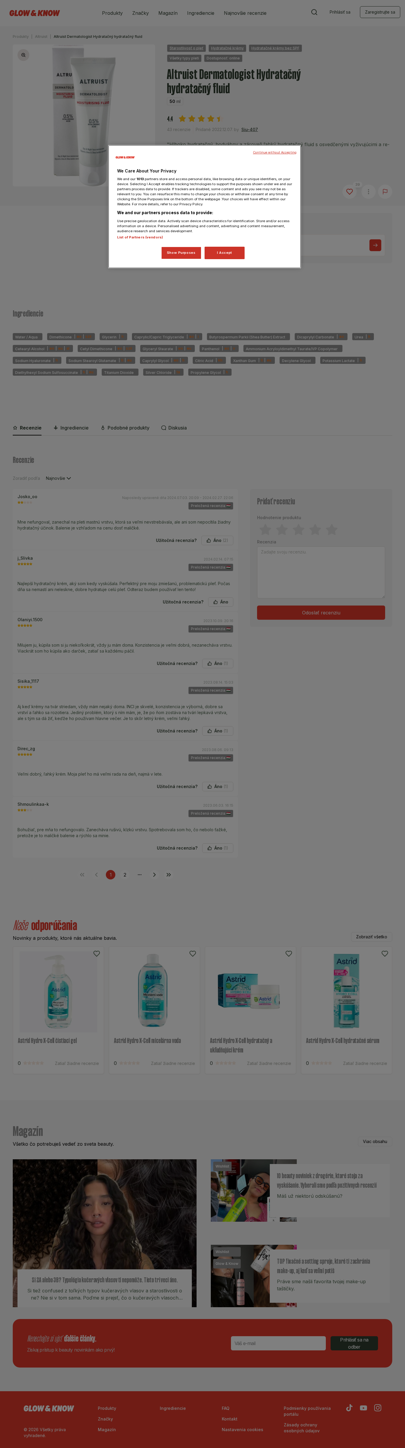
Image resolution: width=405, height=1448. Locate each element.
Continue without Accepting (274, 152)
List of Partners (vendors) (140, 237)
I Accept (224, 253)
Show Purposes (181, 253)
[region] (204, 207)
